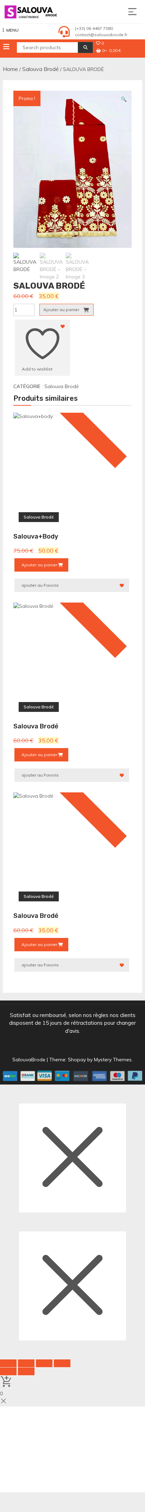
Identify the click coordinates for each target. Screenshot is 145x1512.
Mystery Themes (113, 1059)
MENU (12, 30)
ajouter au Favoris (40, 585)
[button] (124, 99)
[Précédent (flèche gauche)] (8, 1371)
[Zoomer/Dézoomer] (8, 1363)
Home (10, 68)
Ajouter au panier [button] (39, 564)
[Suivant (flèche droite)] (26, 1371)
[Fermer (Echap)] (62, 1363)
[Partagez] (44, 1363)
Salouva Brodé (40, 68)
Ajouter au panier (61, 309)
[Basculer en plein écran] (26, 1363)
